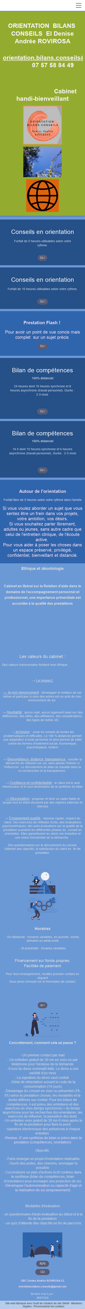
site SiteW (63, 1303)
